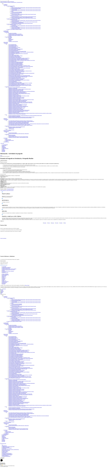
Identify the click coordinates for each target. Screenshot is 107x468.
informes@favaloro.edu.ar (3, 265)
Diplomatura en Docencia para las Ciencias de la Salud (16, 89)
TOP (1, 293)
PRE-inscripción (11, 190)
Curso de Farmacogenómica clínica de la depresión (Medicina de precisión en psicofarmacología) (21, 73)
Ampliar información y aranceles (4, 190)
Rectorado (10, 36)
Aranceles (33, 7)
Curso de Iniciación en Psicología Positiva (14, 56)
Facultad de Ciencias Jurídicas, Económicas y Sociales (16, 35)
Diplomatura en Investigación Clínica (14, 94)
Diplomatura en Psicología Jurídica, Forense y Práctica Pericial (17, 107)
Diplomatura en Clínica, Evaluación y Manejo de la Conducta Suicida (18, 100)
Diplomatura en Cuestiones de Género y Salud (15, 96)
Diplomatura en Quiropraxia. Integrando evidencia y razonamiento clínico (18, 106)
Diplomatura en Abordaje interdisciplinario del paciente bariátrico (17, 87)
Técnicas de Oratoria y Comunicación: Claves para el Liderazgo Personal (18, 136)
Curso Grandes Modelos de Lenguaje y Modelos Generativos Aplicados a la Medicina (20, 85)
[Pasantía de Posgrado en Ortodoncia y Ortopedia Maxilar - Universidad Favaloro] (11, 2)
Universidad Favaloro (3, 443)
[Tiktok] (1, 292)
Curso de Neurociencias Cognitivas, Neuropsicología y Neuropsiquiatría (18, 53)
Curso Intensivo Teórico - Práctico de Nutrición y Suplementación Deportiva (19, 122)
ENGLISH (3, 151)
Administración (4, 147)
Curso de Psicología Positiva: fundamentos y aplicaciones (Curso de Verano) (19, 59)
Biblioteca (3, 146)
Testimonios (3, 279)
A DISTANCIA (4, 448)
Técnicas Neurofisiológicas (12, 427)
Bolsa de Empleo (4, 275)
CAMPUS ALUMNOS (5, 148)
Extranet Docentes (4, 282)
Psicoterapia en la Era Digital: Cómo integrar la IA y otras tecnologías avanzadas (19, 75)
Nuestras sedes (4, 276)
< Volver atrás (2, 143)
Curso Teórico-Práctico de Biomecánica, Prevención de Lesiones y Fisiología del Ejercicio (21, 120)
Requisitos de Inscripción (4, 160)
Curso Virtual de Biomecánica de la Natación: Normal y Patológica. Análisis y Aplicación (20, 125)
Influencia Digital (27, 285)
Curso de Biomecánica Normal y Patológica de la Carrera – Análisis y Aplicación (19, 124)
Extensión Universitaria (5, 272)
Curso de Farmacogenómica (12, 46)
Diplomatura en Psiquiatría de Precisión (14, 112)
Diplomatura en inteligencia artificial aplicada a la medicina (16, 97)
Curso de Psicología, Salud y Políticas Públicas (15, 72)
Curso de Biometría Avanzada (13, 45)
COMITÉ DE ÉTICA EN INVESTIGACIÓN (8, 446)
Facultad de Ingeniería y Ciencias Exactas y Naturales (9, 268)
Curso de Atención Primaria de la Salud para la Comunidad (16, 83)
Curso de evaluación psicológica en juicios (14, 74)
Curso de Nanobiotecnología (12, 44)
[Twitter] (1, 289)
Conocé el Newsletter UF (3, 1)
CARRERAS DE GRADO (5, 447)
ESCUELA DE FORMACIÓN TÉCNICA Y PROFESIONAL (10, 449)
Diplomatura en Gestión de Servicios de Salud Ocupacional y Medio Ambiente (19, 110)
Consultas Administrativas (5, 274)
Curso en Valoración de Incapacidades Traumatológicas (16, 64)
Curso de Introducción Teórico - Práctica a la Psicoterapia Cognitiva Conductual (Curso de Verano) (22, 60)
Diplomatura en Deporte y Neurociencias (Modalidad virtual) (17, 126)
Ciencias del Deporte (11, 129)
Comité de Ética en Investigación (6, 267)
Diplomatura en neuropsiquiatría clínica (14, 103)
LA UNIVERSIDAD (5, 144)
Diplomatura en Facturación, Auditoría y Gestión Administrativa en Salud (18, 137)
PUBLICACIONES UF (5, 455)
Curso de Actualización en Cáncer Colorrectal (15, 77)
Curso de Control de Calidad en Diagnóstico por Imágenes (16, 69)
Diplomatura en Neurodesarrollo (13, 88)
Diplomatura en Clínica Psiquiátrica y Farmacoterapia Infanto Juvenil (18, 92)
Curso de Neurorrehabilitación (13, 81)
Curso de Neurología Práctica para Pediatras (14, 49)
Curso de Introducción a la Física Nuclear (14, 68)
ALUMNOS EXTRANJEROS (6, 456)
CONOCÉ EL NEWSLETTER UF (6, 453)
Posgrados (3, 270)
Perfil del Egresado (14, 7)
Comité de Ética (4, 145)
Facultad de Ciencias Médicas (13, 33)
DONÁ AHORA (4, 452)
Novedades (3, 278)
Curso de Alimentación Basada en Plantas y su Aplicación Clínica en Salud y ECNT (20, 84)
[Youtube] (1, 290)
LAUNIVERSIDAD (4, 445)
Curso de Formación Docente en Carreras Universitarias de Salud (17, 51)
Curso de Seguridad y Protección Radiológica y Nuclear (16, 70)
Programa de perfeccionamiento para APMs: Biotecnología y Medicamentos (19, 133)
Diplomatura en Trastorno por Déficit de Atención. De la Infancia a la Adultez (19, 95)
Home (1, 155)
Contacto (3, 149)
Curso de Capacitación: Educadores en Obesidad (15, 82)
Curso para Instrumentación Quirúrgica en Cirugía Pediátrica (17, 78)
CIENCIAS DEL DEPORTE (6, 450)
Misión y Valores (25, 7)
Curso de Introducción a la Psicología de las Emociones (16, 79)
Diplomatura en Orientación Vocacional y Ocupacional (16, 90)
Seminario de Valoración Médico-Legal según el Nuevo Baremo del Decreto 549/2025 (20, 117)
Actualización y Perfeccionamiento (13, 41)
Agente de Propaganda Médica (13, 132)
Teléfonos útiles (4, 280)
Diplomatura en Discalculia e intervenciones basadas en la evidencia (18, 105)
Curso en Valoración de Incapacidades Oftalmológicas (16, 62)
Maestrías (10, 38)
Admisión (18, 7)
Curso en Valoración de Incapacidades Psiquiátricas (15, 63)
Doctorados (10, 37)
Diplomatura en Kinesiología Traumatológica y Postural (16, 111)
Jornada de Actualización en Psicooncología (14, 116)
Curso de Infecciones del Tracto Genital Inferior (15, 57)
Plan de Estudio (30, 7)
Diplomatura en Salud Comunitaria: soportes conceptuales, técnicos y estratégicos (19, 93)
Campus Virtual (4, 277)
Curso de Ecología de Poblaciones (13, 48)
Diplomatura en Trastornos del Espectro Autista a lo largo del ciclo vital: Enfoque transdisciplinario (22, 91)
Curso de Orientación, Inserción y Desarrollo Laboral (16, 67)
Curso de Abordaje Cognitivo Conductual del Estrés (15, 55)
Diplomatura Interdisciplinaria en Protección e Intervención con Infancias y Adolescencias (20, 102)
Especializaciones (11, 39)
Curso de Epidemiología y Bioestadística (14, 52)
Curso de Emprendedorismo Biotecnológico (14, 47)
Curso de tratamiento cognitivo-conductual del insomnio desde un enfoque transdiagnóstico (21, 76)
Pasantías (10, 40)
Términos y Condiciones (5, 281)
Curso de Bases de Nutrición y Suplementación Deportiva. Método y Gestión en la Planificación (21, 121)
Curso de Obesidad (11, 54)
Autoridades (21, 7)
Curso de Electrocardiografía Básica (13, 50)
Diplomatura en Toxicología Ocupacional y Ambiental (16, 109)
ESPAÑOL (3, 150)
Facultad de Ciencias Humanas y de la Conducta (8, 269)
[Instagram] (2, 291)
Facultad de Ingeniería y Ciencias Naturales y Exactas (16, 34)
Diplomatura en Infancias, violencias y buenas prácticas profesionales (18, 104)
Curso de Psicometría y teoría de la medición (14, 80)
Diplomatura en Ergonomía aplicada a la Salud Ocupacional (16, 108)
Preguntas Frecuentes (38, 7)
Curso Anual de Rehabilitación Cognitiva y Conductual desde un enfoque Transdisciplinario (21, 66)
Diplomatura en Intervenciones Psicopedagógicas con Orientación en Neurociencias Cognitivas (21, 99)
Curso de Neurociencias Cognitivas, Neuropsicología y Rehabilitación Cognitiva (19, 65)
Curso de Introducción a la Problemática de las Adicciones (16, 71)
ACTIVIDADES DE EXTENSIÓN (7, 454)
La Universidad (4, 266)
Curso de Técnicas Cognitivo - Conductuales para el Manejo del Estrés (18, 350)
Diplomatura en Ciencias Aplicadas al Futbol (14, 390)
